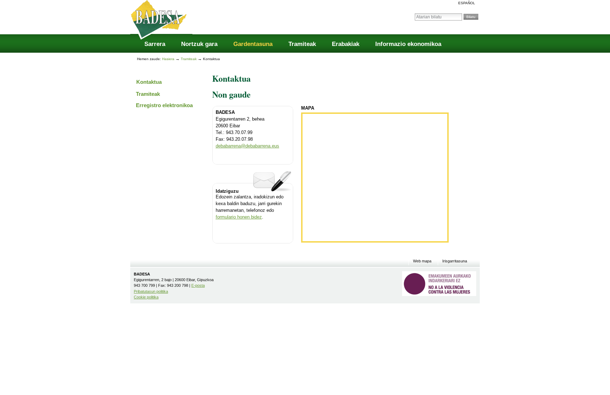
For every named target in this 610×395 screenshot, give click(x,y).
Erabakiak (345, 44)
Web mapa (422, 261)
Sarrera (154, 44)
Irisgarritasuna (454, 261)
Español (466, 3)
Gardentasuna (253, 44)
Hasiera (168, 59)
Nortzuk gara (199, 44)
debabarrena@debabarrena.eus (247, 146)
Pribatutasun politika (151, 291)
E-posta (198, 285)
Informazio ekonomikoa (408, 44)
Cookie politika (146, 297)
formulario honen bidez (239, 217)
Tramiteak (302, 44)
